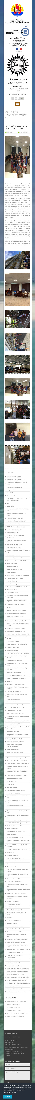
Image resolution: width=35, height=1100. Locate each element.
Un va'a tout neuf (11, 866)
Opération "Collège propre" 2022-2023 (17, 672)
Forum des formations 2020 (14, 920)
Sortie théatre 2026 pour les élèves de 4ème (17, 483)
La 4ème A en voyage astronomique (16, 992)
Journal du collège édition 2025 (15, 518)
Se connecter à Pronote (13, 641)
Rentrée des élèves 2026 (13, 1004)
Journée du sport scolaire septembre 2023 (18, 634)
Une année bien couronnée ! (14, 910)
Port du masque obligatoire (14, 904)
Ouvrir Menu (17, 104)
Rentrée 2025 (10, 506)
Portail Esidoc (10, 784)
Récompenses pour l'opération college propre (17, 664)
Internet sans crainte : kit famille (15, 741)
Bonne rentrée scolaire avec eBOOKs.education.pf (14, 745)
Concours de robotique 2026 (14, 487)
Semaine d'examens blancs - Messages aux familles (17, 668)
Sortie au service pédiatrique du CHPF (17, 939)
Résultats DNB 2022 (12, 755)
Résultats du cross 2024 (13, 555)
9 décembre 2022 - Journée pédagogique (17, 707)
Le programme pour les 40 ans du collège (18, 977)
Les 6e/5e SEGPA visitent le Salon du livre (18, 721)
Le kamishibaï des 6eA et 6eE (14, 660)
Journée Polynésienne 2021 (14, 881)
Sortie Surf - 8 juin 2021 (13, 855)
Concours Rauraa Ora (12, 532)
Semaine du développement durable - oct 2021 (17, 801)
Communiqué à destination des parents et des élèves (18, 735)
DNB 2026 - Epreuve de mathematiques (17, 1013)
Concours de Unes (12, 589)
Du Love (9, 607)
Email (16, 98)
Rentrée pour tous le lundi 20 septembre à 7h (18, 816)
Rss (19, 98)
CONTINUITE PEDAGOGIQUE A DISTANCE (18, 823)
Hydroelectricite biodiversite (14, 544)
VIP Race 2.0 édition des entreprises (16, 893)
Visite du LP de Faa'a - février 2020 (16, 929)
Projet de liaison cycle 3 (13, 581)
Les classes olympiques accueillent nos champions (17, 596)
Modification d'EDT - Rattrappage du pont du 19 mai (17, 687)
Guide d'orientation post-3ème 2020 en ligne (17, 935)
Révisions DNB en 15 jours (14, 1010)
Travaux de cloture (12, 864)
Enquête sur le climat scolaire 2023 (16, 702)
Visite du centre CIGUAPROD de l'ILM (17, 587)
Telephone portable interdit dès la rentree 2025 (18, 509)
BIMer (8, 503)
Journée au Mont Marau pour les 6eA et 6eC (17, 875)
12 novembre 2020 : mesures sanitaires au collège (18, 890)
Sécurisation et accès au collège (15, 705)
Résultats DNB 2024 (12, 566)
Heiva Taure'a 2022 (12, 787)
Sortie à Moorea (11, 852)
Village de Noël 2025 (12, 490)
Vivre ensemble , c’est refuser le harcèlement (15, 536)
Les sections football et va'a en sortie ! (17, 775)
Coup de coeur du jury (12, 584)
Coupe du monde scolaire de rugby (16, 942)
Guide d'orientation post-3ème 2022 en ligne (17, 772)
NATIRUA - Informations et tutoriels (16, 527)
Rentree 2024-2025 (12, 563)
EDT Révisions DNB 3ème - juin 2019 (16, 980)
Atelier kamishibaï (11, 572)
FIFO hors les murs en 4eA (14, 547)
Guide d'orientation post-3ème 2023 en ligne (17, 695)
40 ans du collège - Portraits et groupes (17, 971)
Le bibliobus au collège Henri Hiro (16, 604)
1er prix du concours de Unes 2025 (16, 524)
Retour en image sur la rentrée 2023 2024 (18, 644)
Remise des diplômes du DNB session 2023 (17, 600)
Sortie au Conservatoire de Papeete (16, 613)
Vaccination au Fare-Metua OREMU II (16, 831)
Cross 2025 (10, 493)
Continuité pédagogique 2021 (14, 826)
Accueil (15, 114)
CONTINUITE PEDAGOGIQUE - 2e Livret (17, 820)
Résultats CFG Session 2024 (14, 569)
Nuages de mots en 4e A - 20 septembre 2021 (17, 811)
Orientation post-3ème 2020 (14, 932)
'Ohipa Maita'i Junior (12, 592)
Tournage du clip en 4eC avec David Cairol (18, 653)
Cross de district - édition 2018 (15, 986)
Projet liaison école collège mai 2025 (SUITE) (16, 514)
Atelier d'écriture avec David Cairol (16, 678)
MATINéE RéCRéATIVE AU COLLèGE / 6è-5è (17, 913)
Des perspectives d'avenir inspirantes (16, 1001)
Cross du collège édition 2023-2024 (16, 631)
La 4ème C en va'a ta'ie (13, 901)
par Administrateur (23, 132)
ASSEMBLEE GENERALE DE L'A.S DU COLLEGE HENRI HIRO (17, 499)
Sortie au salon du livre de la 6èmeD (16, 621)
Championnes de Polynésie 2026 (15, 479)
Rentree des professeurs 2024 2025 (16, 561)
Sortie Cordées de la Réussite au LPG (16, 127)
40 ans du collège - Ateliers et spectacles (18, 968)
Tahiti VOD (9, 681)
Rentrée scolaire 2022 (13, 749)
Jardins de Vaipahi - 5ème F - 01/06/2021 (17, 849)
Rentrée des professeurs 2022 (15, 752)
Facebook (12, 98)
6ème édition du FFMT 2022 (14, 710)
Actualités (7, 116)
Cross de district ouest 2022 (14, 739)
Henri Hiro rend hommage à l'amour (16, 610)
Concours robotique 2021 (13, 879)
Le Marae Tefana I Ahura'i (13, 699)
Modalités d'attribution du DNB (15, 805)
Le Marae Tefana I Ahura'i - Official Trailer (18, 763)
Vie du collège (22, 114)
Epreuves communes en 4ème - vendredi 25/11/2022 (18, 727)
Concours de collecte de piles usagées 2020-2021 (17, 897)
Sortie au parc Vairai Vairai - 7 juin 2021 (17, 861)
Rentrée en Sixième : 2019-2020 (15, 960)
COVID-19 (9, 917)
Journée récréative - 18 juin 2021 (15, 837)
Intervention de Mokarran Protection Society (16, 541)
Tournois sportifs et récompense (15, 858)
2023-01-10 (9, 132)
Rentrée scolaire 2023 (13, 647)
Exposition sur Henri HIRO (14, 691)
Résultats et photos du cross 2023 (16, 628)
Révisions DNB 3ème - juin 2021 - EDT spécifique (17, 845)
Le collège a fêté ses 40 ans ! (14, 965)
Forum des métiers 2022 (13, 793)
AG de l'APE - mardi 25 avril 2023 (15, 684)
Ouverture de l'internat (13, 808)
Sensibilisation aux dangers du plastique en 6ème (17, 870)
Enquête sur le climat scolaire (15, 926)
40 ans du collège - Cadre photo (15, 974)
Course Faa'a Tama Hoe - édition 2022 (17, 760)
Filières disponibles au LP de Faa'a (16, 790)
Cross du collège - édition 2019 (15, 952)
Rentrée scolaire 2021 (13, 828)
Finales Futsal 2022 (12, 781)
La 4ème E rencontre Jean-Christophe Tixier (17, 945)
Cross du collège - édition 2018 (15, 989)
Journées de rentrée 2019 (14, 963)
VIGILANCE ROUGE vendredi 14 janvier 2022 (17, 796)
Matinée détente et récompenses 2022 (17, 758)
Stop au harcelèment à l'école (14, 724)
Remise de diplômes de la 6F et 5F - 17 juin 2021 (18, 841)
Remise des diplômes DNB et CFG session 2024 (18, 551)
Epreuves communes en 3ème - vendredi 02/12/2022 (18, 717)
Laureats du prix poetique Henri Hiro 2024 (18, 575)
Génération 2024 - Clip (13, 731)
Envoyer (8, 1082)
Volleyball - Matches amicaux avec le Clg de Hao (17, 767)
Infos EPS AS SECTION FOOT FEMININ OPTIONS (17, 637)
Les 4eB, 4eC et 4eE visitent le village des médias (18, 656)
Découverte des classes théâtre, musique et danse (18, 624)
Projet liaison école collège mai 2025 (16, 521)
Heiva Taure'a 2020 (12, 923)
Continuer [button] (7, 1096)
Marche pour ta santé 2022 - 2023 (16, 713)
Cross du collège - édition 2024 (15, 558)
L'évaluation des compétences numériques (18, 983)
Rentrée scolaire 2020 (13, 907)
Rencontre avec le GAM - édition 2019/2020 (18, 949)
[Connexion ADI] (22, 98)
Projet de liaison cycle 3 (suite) (15, 578)
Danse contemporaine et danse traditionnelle (15, 617)
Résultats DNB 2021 (12, 834)
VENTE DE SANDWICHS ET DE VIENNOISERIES (15, 956)
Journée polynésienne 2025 (14, 529)
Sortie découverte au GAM (14, 476)
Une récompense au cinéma (14, 778)
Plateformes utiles (12, 495)
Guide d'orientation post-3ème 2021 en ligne (17, 885)
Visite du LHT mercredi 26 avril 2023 (16, 675)
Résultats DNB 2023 (12, 650)
